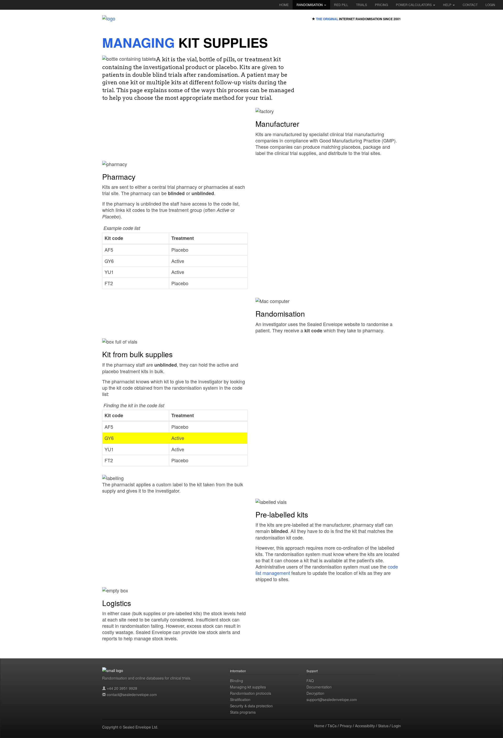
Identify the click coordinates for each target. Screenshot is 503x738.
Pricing (381, 4)
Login (490, 4)
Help (447, 4)
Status (383, 725)
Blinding (236, 680)
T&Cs (332, 725)
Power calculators (414, 4)
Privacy (346, 725)
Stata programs (243, 712)
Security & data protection (251, 705)
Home (284, 4)
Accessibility (365, 725)
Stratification (240, 699)
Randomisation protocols (250, 693)
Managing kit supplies (248, 687)
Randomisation (310, 4)
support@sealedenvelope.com (332, 699)
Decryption (315, 693)
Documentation (319, 687)
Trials (361, 4)
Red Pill (341, 4)
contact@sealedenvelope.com (132, 694)
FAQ (310, 680)
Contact (470, 4)
